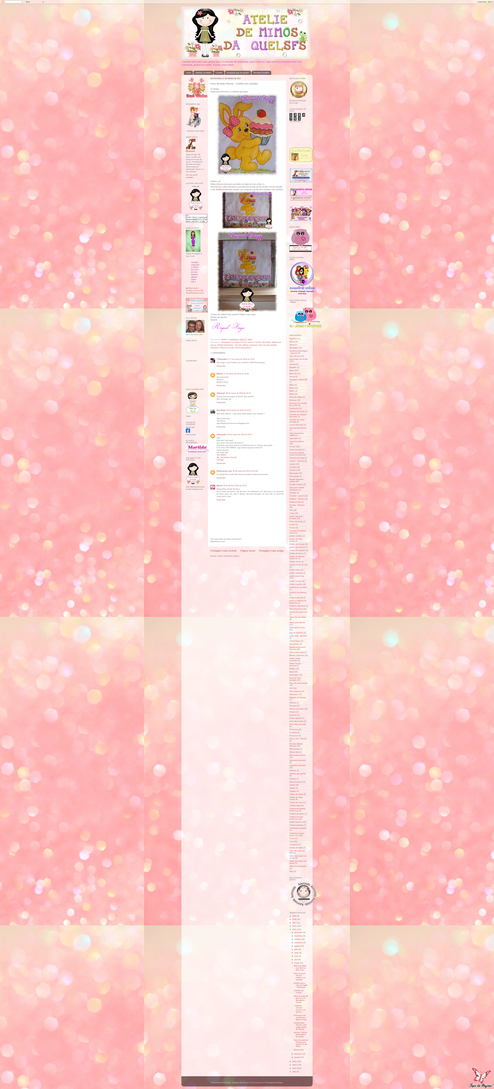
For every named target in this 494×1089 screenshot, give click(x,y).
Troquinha (293, 845)
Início (188, 73)
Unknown (221, 393)
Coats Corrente (295, 450)
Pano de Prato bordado (295, 679)
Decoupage (294, 476)
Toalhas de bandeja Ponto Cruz (297, 810)
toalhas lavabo (295, 822)
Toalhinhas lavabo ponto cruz (296, 834)
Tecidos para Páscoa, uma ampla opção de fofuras (300, 1026)
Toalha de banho (296, 794)
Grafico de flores (296, 553)
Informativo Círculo (297, 628)
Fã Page (220, 460)
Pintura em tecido (227, 348)
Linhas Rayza (295, 641)
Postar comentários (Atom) (228, 556)
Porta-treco (294, 729)
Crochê (292, 470)
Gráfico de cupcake (297, 550)
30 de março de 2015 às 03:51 (239, 434)
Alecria (292, 342)
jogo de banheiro (296, 633)
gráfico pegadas (296, 573)
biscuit (292, 377)
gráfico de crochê (296, 547)
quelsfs (191, 151)
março (297, 963)
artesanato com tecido (230, 342)
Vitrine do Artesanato (297, 866)
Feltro (291, 513)
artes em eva (294, 356)
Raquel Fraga (190, 427)
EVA (291, 510)
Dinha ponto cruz (224, 471)
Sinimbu (292, 779)
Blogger (279, 1082)
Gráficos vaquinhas (297, 606)
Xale (291, 871)
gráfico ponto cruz (296, 576)
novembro (298, 936)
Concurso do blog (296, 458)
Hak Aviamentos (296, 609)
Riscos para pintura (243, 348)
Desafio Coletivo (296, 484)
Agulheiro (293, 339)
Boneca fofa (299, 1050)
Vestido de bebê (296, 848)
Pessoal (292, 706)
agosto (297, 946)
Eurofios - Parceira (297, 505)
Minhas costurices (250, 345)
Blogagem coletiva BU (298, 380)
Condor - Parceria (296, 461)
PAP (291, 688)
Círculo (272, 187)
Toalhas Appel (295, 806)
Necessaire (294, 675)
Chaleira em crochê (299, 992)
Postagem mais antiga (271, 550)
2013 (294, 1065)
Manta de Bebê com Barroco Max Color (300, 968)
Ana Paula (221, 410)
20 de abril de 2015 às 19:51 (235, 486)
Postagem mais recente (223, 550)
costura (250, 342)
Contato (219, 73)
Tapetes (292, 791)
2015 (294, 929)
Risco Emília (294, 749)
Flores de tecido (296, 522)
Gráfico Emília (295, 562)
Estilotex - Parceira (297, 499)
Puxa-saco (293, 736)
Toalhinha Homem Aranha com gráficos (300, 1009)
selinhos (292, 771)
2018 (294, 919)
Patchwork (214, 348)
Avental (292, 364)
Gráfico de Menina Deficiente (297, 558)
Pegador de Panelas (297, 698)
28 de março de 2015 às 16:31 (238, 393)
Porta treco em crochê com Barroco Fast (300, 1017)
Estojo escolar (295, 502)
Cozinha (257, 342)
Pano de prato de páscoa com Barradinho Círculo (301, 999)
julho (296, 949)
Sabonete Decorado (297, 760)
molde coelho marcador (294, 659)
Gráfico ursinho (295, 584)
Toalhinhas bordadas (298, 828)
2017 (294, 923)
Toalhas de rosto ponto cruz (296, 818)
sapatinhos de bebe (297, 765)
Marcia (219, 486)
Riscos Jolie (294, 752)
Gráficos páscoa (296, 598)
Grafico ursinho (295, 581)
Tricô (291, 842)
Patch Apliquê (295, 691)
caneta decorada (296, 425)
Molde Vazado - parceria (295, 665)
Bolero (292, 391)
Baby (291, 370)
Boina (291, 388)
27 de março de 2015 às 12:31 (242, 359)
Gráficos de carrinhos (298, 587)
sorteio (292, 785)
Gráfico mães (294, 570)
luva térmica (294, 644)
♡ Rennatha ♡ (223, 359)
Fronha (292, 528)
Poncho (292, 712)
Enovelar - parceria (297, 496)
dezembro (298, 932)
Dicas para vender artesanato (296, 489)
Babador (292, 367)
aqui (253, 314)
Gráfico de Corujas (297, 544)
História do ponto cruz (298, 612)
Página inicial (247, 550)
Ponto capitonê (295, 718)
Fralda (292, 525)
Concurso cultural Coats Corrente (296, 454)
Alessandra (222, 434)
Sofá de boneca (295, 782)
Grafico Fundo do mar (298, 565)
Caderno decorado (297, 411)
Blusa (291, 385)
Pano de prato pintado (268, 345)
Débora (220, 374)
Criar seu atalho (191, 434)
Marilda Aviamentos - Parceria (229, 345)
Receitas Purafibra (261, 73)
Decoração (266, 342)
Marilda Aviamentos (224, 189)
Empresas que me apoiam (238, 73)
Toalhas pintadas (296, 825)
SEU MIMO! (221, 455)
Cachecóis (293, 408)
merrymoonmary (256, 1082)
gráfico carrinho (295, 536)
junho (296, 953)
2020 (294, 916)
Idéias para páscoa (297, 622)
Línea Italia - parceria (298, 636)
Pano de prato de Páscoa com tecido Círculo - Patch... (301, 1043)
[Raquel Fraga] (188, 432)
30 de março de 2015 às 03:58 (245, 471)
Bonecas (293, 400)
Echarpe (292, 493)
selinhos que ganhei (297, 774)
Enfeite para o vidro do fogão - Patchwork (300, 985)
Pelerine (292, 703)
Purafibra (293, 732)
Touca (291, 838)
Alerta (291, 345)
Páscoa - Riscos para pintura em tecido (300, 1035)
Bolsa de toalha (295, 397)
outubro (297, 939)
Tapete (292, 788)
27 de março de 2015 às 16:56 (236, 374)
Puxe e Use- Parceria (298, 739)
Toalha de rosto (295, 802)
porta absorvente (296, 721)
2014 (294, 1062)
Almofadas (293, 348)
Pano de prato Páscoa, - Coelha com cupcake (300, 977)
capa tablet (293, 438)
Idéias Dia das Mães (297, 617)
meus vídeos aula (296, 652)
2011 (294, 1072)
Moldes (292, 669)
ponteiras (293, 715)
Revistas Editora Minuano (296, 745)
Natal (291, 672)
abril (296, 960)
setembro (298, 943)
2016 (294, 926)
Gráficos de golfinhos (298, 592)
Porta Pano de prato (297, 724)
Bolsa (291, 394)
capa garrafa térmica (297, 428)
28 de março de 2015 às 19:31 (238, 410)
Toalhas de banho (296, 814)
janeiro (297, 1057)
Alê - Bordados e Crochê (227, 457)
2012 (294, 1068)
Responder (221, 366)
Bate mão (293, 374)
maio (296, 956)
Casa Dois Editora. (297, 441)
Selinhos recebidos (203, 73)
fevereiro (298, 1054)
